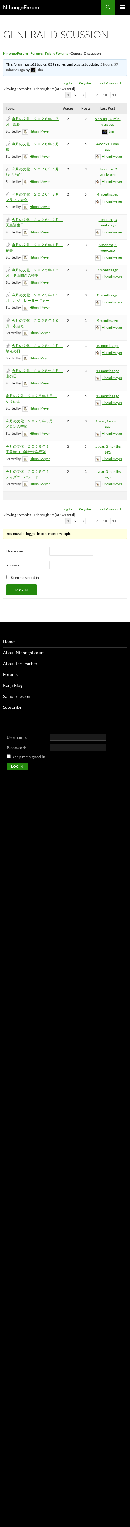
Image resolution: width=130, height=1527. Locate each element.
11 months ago (107, 370)
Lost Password (109, 83)
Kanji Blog (12, 685)
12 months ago (107, 396)
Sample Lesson (16, 696)
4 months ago (107, 194)
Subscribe (12, 707)
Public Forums (56, 53)
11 (114, 95)
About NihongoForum (24, 652)
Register (85, 83)
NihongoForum (21, 7)
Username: (15, 551)
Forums (36, 53)
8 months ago (107, 295)
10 (105, 95)
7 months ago (107, 270)
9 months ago (107, 320)
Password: (14, 565)
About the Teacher (20, 663)
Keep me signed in (25, 577)
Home (9, 641)
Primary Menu (122, 7)
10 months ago (107, 345)
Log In (67, 83)
